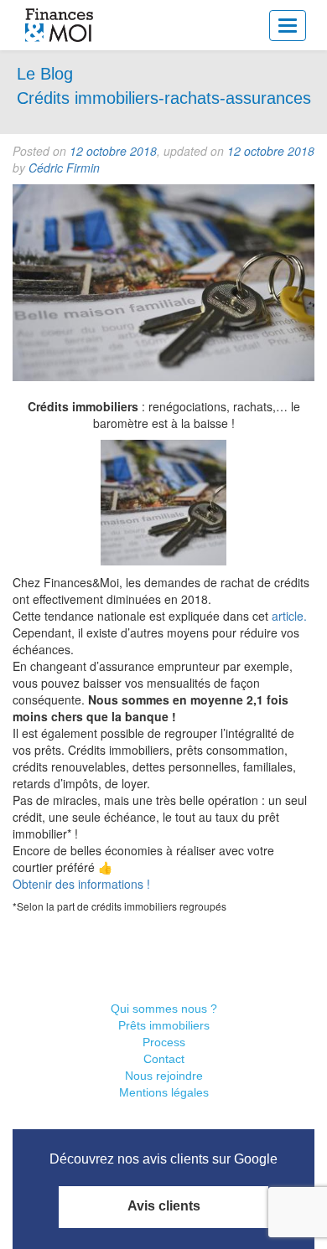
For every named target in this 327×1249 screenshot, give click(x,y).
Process (164, 1042)
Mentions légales (164, 1092)
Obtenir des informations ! (81, 883)
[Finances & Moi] (60, 25)
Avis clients (163, 1206)
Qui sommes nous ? (164, 1008)
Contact (163, 1059)
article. (289, 615)
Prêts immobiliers (164, 1025)
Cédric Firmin (64, 167)
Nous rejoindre (164, 1075)
